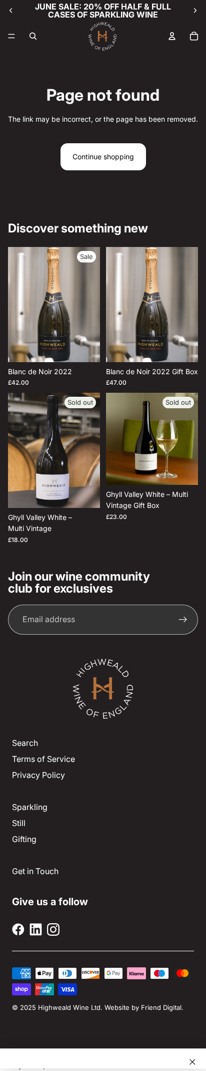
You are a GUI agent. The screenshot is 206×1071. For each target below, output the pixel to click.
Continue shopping (103, 156)
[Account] (172, 36)
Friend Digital (161, 1007)
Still (19, 823)
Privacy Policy (38, 775)
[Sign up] (183, 619)
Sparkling (30, 807)
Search (25, 743)
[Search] (33, 36)
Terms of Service (43, 759)
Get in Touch (35, 871)
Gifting (24, 839)
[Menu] (11, 36)
